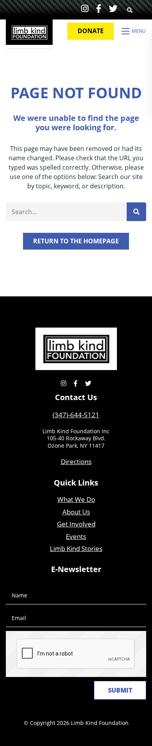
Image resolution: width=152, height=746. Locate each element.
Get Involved (76, 523)
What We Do (76, 499)
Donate (91, 31)
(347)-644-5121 (76, 414)
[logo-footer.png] (76, 348)
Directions (76, 461)
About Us (76, 511)
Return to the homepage (76, 241)
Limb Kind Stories (76, 548)
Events (76, 536)
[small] (84, 8)
